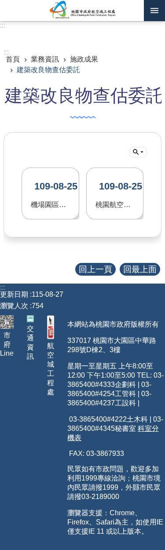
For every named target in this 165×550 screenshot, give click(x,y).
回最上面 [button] (140, 269)
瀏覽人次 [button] (14, 306)
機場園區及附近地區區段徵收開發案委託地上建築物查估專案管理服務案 (55, 194)
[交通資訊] (30, 318)
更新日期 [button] (14, 294)
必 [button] (154, 10)
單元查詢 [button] (138, 152)
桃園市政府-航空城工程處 (82, 10)
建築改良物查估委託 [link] (48, 69)
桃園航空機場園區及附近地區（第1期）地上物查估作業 (119, 194)
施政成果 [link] (84, 59)
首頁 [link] (13, 59)
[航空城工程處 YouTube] (50, 327)
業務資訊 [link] (45, 59)
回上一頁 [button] (95, 269)
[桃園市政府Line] (7, 322)
